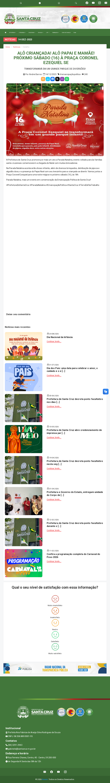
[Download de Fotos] (48, 79)
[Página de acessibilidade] (59, 3)
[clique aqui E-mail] (44, 771)
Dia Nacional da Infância (60, 337)
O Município (22, 32)
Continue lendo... (54, 341)
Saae (74, 32)
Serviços (40, 32)
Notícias (16, 47)
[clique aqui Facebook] (51, 771)
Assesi (45, 779)
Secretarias (31, 32)
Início (8, 47)
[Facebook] (52, 79)
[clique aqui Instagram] (65, 771)
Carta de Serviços (66, 32)
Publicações (55, 32)
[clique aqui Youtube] (58, 771)
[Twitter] (57, 79)
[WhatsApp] (67, 79)
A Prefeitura (12, 32)
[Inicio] (5, 32)
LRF (47, 32)
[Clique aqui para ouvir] (62, 79)
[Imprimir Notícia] (43, 79)
